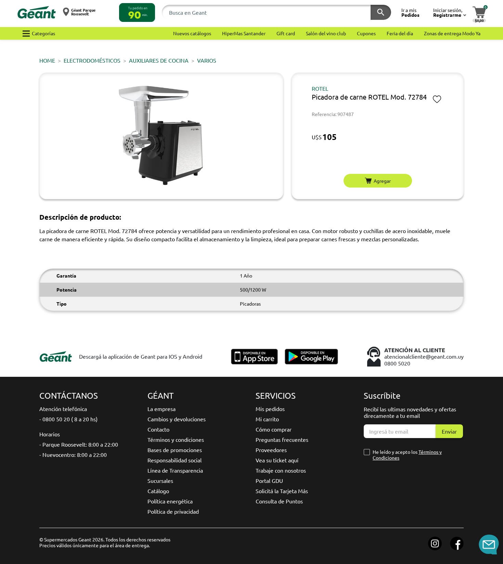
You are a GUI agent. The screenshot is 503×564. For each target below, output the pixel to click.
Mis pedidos (270, 408)
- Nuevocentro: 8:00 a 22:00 (73, 454)
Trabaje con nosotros (281, 470)
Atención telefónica (63, 408)
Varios (206, 60)
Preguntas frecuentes (282, 439)
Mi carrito (267, 419)
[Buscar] (381, 12)
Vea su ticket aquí (277, 460)
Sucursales (160, 480)
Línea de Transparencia (175, 470)
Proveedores (271, 449)
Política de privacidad (173, 511)
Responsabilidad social (174, 460)
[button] (137, 12)
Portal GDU (269, 480)
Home (47, 60)
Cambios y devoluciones (176, 419)
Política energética (170, 501)
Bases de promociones (174, 449)
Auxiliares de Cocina (159, 60)
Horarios (49, 434)
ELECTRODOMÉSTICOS (92, 60)
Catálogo (158, 491)
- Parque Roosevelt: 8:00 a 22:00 (78, 444)
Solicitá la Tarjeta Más (282, 491)
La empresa (161, 408)
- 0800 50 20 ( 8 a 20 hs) (68, 419)
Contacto (158, 429)
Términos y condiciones (175, 439)
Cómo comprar (274, 429)
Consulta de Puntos (279, 501)
